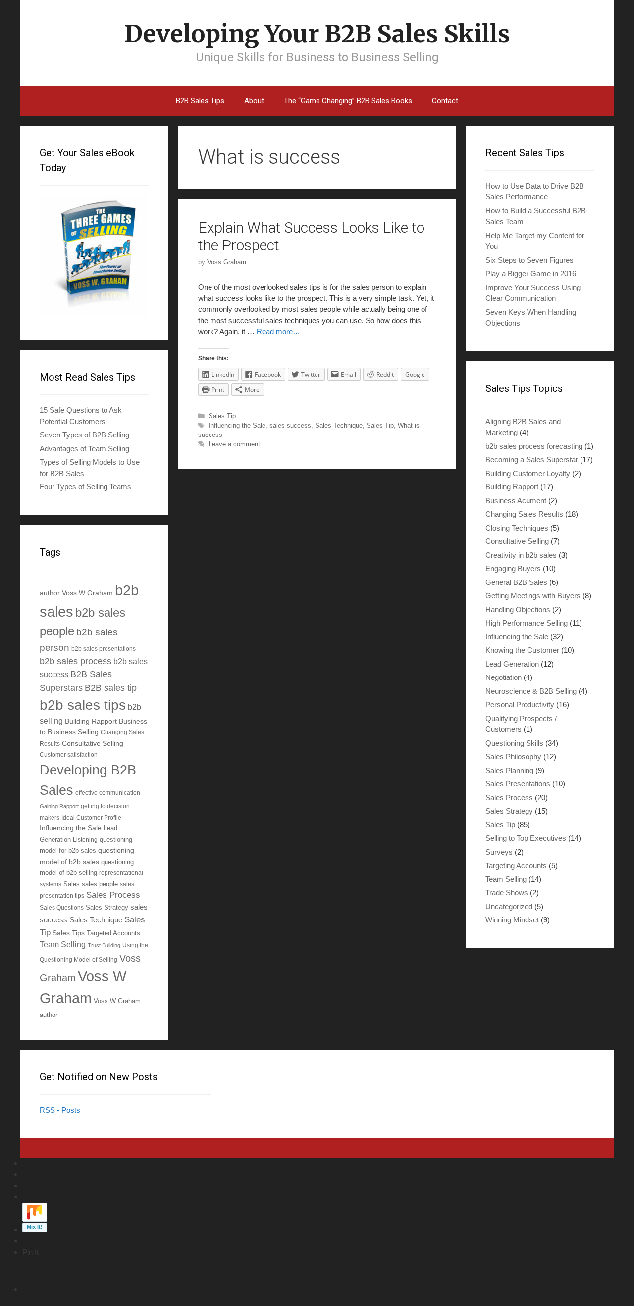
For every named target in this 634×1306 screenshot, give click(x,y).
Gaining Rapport (59, 806)
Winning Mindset (512, 920)
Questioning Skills (514, 743)
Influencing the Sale (237, 425)
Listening (85, 839)
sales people (100, 884)
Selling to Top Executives (525, 838)
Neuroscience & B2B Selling (531, 691)
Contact (445, 101)
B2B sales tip (111, 688)
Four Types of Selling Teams (85, 487)
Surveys (499, 852)
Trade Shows (506, 892)
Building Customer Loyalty (527, 473)
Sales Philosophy (513, 756)
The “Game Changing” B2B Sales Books (348, 101)
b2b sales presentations (103, 648)
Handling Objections (517, 609)
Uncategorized (508, 906)
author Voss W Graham (76, 593)
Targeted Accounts (113, 933)
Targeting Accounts (516, 865)
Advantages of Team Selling (84, 448)
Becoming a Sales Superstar (531, 459)
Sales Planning (509, 770)
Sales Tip (222, 416)
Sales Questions (62, 907)
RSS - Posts (60, 1110)
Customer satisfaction (69, 754)
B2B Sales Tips (200, 101)
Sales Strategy (107, 907)
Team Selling (63, 944)
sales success (290, 425)
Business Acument (515, 500)
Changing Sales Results (524, 514)
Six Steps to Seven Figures (529, 260)
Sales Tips (69, 933)
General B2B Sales (516, 582)
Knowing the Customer (522, 650)
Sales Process (113, 895)
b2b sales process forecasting (533, 446)
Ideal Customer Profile (91, 817)
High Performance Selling (526, 623)
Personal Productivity (519, 704)
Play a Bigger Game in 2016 (530, 273)
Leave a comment (234, 444)
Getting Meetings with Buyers (533, 595)
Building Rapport (91, 721)
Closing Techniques (516, 528)
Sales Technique (339, 425)
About (254, 101)
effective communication (107, 792)
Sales (71, 884)
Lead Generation (512, 664)
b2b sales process (75, 661)
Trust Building (104, 945)
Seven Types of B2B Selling (84, 435)
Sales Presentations (517, 783)
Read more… (278, 331)
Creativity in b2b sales (521, 555)
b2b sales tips (83, 705)
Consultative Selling (92, 743)
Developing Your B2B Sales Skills (317, 33)
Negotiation (503, 677)
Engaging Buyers (513, 568)
